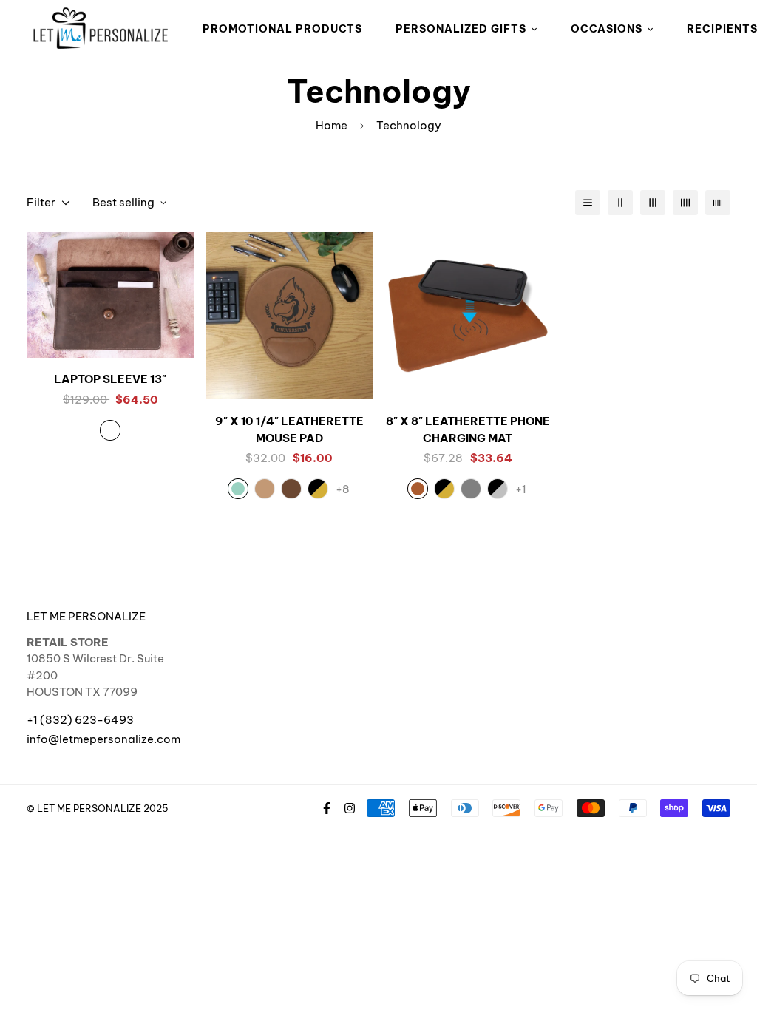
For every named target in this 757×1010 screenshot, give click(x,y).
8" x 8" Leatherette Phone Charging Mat (468, 429)
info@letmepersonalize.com (103, 739)
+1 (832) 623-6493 (80, 720)
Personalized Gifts (461, 28)
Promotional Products (282, 28)
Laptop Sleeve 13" (110, 379)
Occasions (606, 28)
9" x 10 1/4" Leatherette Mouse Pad (289, 429)
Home (331, 125)
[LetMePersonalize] (100, 29)
